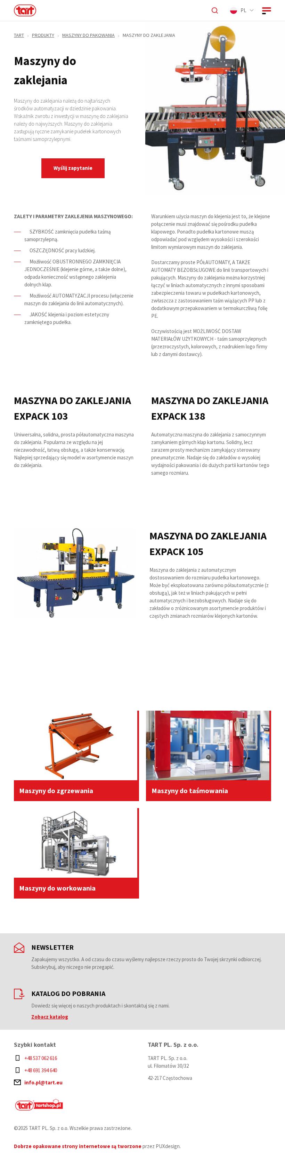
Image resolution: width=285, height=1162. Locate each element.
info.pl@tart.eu (43, 1082)
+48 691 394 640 (40, 1070)
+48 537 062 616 (40, 1058)
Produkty (43, 35)
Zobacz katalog (49, 1016)
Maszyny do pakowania (88, 35)
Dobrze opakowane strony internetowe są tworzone (77, 1146)
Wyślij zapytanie (73, 168)
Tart (19, 35)
